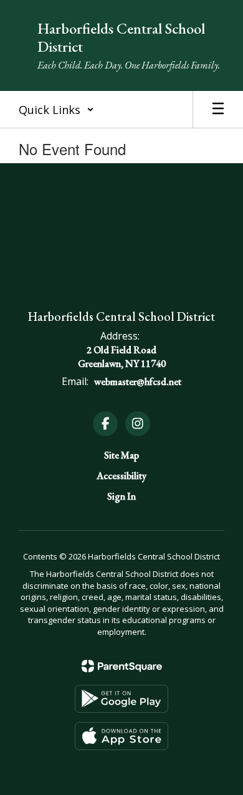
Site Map (121, 455)
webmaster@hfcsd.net (137, 381)
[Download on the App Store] (121, 736)
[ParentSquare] (122, 666)
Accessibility (121, 475)
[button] (56, 109)
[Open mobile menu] (218, 109)
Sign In (121, 496)
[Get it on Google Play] (121, 699)
